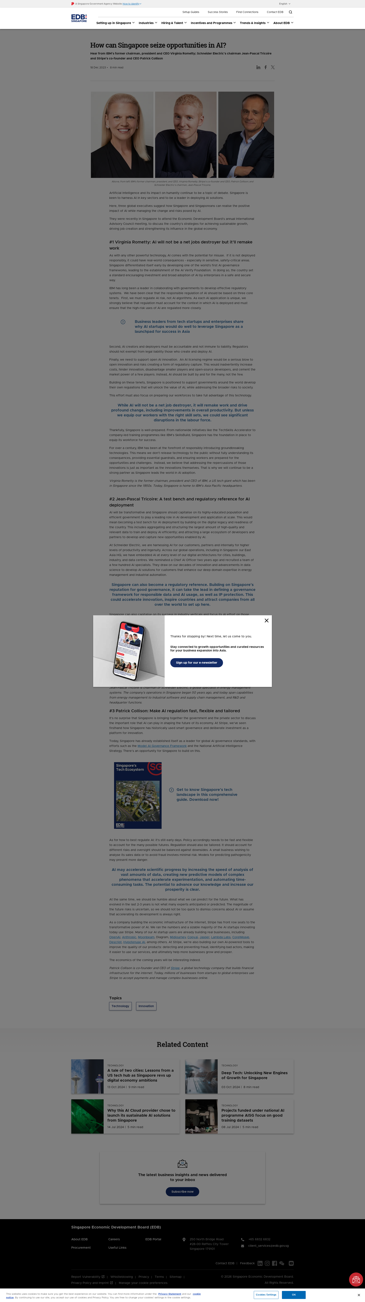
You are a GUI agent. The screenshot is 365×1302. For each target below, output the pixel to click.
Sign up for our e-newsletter (196, 662)
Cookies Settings (266, 1295)
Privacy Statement (169, 1294)
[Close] (359, 1295)
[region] (182, 1295)
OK (294, 1295)
